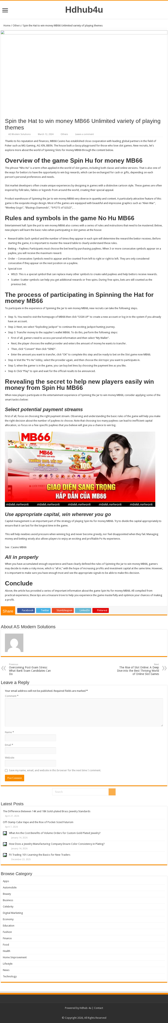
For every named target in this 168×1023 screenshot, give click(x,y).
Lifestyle (7, 963)
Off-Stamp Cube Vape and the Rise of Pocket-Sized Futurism (38, 822)
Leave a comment (84, 134)
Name (9, 732)
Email (9, 744)
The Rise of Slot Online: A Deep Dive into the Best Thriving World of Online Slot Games (138, 669)
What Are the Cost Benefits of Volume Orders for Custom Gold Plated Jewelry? (55, 833)
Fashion (7, 931)
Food (6, 944)
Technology (10, 976)
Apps (6, 881)
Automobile (10, 887)
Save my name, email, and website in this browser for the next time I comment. (55, 770)
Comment (11, 696)
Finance (7, 938)
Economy (8, 919)
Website (9, 757)
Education (8, 925)
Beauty (7, 893)
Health (6, 951)
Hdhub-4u (85, 1007)
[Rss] (78, 1013)
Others (17, 25)
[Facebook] (82, 1013)
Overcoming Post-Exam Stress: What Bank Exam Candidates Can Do (30, 669)
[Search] (112, 791)
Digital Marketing (13, 912)
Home (6, 25)
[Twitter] (85, 1013)
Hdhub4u (84, 10)
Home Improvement (15, 957)
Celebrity (8, 906)
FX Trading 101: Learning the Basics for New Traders (39, 854)
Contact (98, 1007)
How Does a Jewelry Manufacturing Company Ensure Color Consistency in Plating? (57, 843)
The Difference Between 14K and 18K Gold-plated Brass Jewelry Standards (46, 811)
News (6, 970)
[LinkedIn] (89, 1013)
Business (8, 900)
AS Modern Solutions (19, 134)
